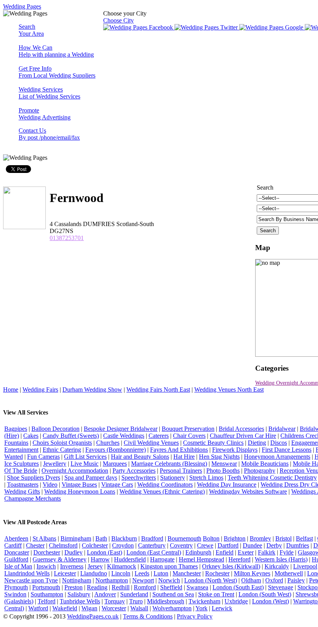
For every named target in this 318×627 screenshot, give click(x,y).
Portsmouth (46, 587)
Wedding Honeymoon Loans (79, 491)
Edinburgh (198, 552)
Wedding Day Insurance (226, 484)
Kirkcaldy (276, 566)
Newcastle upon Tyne (31, 580)
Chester (35, 545)
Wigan (89, 608)
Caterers (159, 435)
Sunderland (134, 594)
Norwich (169, 580)
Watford (38, 608)
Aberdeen (16, 538)
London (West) (270, 601)
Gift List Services (85, 456)
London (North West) (210, 580)
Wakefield (64, 608)
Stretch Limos (206, 477)
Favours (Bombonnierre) (115, 449)
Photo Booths (223, 470)
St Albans (44, 538)
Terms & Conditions (148, 616)
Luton (161, 573)
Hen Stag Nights (219, 456)
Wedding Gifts (22, 491)
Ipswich (46, 566)
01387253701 (67, 238)
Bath (101, 538)
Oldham (251, 580)
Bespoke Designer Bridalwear (120, 428)
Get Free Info (57, 72)
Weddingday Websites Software (248, 491)
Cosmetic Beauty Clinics (213, 442)
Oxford (274, 580)
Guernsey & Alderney (59, 559)
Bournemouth (184, 538)
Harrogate (162, 559)
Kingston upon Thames (169, 566)
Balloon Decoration (55, 428)
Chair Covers (189, 435)
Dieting (257, 442)
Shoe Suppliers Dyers (33, 477)
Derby (274, 545)
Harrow (100, 559)
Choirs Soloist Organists (62, 442)
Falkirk (266, 552)
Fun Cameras (43, 456)
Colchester (95, 545)
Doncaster (16, 552)
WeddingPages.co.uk (93, 616)
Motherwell (289, 573)
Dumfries (297, 545)
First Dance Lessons (286, 449)
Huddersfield (130, 559)
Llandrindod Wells (27, 573)
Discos (278, 442)
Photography (259, 470)
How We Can (56, 51)
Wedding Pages (22, 6)
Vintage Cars (117, 484)
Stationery (172, 477)
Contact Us (49, 134)
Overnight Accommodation (74, 470)
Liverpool (305, 566)
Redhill (121, 587)
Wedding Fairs (40, 389)
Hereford (239, 559)
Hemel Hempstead (201, 559)
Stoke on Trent (216, 594)
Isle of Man (18, 566)
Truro (136, 601)
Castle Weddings (123, 435)
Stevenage (280, 587)
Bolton (211, 538)
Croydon (123, 545)
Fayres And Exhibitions (179, 449)
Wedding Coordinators (165, 484)
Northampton (111, 580)
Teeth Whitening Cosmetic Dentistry (272, 477)
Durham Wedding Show (92, 389)
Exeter (246, 552)
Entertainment (21, 449)
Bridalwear (282, 428)
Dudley (73, 552)
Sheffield (171, 587)
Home (10, 389)
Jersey (95, 566)
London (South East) (238, 587)
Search (31, 30)
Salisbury (78, 594)
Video (50, 484)
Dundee (252, 545)
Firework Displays (235, 449)
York (201, 608)
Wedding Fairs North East (158, 389)
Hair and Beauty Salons (140, 456)
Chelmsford (63, 545)
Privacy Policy (195, 616)
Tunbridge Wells (80, 601)
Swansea (197, 587)
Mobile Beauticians (265, 463)
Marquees (115, 463)
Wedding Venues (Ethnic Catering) (162, 491)
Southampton (47, 594)
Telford (46, 601)
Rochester (217, 573)
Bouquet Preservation (188, 428)
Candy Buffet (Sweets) (71, 435)
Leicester (65, 573)
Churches (107, 442)
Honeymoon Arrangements (277, 456)
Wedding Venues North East (229, 389)
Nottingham (76, 580)
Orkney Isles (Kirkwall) (231, 566)
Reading (97, 587)
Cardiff (13, 545)
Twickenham (204, 601)
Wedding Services (49, 93)
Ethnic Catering (62, 449)
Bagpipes (15, 428)
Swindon (15, 594)
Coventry (181, 545)
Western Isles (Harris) (281, 559)
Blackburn (124, 538)
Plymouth (16, 587)
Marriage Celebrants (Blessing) (169, 463)
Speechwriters (138, 477)
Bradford (152, 538)
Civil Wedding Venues (151, 442)
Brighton (234, 538)
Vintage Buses (79, 484)
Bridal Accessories (241, 428)
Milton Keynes (252, 573)
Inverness (71, 566)
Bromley (260, 538)
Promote (45, 114)
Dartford (228, 545)
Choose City (118, 20)
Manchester (187, 573)
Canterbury (152, 545)
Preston (73, 587)
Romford (145, 587)
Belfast (304, 538)
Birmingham (75, 538)
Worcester (114, 608)
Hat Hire (184, 456)
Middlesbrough (165, 601)
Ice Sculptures (21, 463)
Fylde (287, 552)
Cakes (30, 435)
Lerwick (222, 608)
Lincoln (120, 573)
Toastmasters (22, 484)
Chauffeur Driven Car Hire (243, 435)
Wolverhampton (172, 608)
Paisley (296, 580)
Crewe (205, 545)
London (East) (104, 552)
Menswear (224, 463)
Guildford (16, 559)
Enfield (224, 552)
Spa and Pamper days (90, 477)
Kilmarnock (121, 566)
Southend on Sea (173, 594)
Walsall (139, 608)
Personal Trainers (181, 470)
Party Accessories (134, 470)
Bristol (283, 538)
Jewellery (54, 463)
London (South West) (264, 594)
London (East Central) (153, 552)
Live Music (85, 463)
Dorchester (46, 552)
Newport (143, 580)
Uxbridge (236, 601)
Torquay (114, 601)
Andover (105, 594)
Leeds (142, 573)
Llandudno (93, 573)
